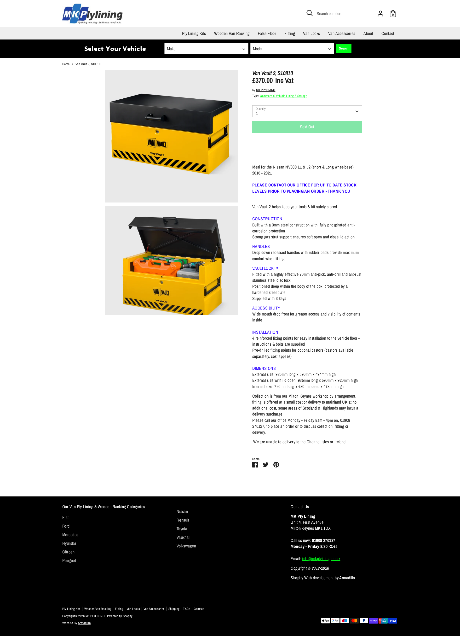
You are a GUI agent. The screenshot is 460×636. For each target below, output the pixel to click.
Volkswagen (186, 546)
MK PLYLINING (265, 90)
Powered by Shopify (119, 616)
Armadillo (84, 623)
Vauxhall (183, 537)
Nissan (182, 511)
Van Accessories (341, 33)
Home (66, 64)
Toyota (182, 529)
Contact (387, 33)
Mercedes (70, 535)
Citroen (68, 552)
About (368, 33)
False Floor (267, 33)
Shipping (174, 609)
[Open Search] (309, 13)
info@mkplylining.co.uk (321, 559)
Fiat (65, 517)
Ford (66, 526)
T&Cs (186, 609)
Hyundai (69, 543)
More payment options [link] (307, 153)
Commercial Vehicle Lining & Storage (283, 96)
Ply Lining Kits (194, 33)
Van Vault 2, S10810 (88, 64)
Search (344, 48)
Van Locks (311, 33)
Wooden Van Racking (232, 33)
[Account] (380, 13)
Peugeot (69, 560)
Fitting (289, 33)
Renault (183, 520)
